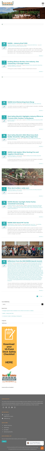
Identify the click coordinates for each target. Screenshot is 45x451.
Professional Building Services (23, 277)
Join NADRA (6, 429)
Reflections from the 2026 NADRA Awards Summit (25, 261)
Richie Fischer (18, 207)
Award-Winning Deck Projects (25, 264)
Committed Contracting (19, 206)
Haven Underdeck (36, 269)
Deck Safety (28, 119)
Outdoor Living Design (28, 275)
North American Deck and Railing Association (16, 275)
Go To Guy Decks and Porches (22, 269)
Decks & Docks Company (20, 268)
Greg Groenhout (29, 269)
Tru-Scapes (33, 279)
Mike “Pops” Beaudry (28, 272)
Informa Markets (34, 270)
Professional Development (32, 277)
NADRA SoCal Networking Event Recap (21, 102)
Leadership (9, 66)
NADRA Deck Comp (21, 225)
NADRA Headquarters (12, 44)
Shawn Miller (17, 278)
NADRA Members (27, 225)
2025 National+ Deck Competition (20, 263)
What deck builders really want (18, 188)
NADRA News (35, 44)
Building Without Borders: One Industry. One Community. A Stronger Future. (23, 62)
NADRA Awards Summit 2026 (17, 273)
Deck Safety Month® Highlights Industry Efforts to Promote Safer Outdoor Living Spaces (25, 117)
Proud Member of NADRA (12, 207)
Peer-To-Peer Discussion (25, 276)
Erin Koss (14, 269)
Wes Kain (36, 279)
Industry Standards (28, 270)
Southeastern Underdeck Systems (24, 278)
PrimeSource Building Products (13, 277)
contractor (25, 206)
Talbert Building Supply (27, 279)
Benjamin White (33, 264)
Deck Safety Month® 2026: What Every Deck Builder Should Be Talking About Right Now (23, 136)
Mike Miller (33, 272)
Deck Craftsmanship (33, 267)
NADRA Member (29, 206)
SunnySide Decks (33, 278)
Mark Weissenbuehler (15, 272)
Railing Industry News (23, 46)
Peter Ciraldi (32, 276)
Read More (41, 55)
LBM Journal (9, 272)
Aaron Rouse (29, 263)
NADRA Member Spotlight (37, 206)
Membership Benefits (8, 431)
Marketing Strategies (14, 225)
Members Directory (8, 425)
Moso (37, 272)
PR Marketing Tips (34, 225)
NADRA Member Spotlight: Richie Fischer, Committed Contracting (22, 203)
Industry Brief (30, 44)
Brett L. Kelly (16, 265)
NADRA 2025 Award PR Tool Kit (18, 223)
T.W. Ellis (10, 279)
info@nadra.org (7, 418)
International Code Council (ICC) (15, 271)
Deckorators (14, 268)
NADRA (39, 272)
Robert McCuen (11, 278)
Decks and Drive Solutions (29, 268)
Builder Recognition (26, 265)
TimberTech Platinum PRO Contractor (36, 207)
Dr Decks (11, 269)
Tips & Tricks (33, 224)
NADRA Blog (6, 427)
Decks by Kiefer (36, 268)
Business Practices (29, 65)
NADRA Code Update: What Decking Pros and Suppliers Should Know (23, 153)
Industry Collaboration (21, 270)
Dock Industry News (16, 46)
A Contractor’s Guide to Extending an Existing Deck (12, 316)
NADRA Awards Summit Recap (27, 273)
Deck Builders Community (16, 267)
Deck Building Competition (25, 267)
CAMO (31, 265)
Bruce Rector (21, 265)
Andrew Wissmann (17, 264)
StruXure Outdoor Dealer (25, 207)
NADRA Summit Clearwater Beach (24, 274)
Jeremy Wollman (23, 271)
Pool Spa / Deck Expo (37, 276)
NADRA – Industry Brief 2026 (17, 43)
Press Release (18, 66)
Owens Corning (18, 276)
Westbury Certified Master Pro (13, 208)
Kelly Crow (41, 271)
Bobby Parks (12, 265)
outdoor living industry (36, 275)
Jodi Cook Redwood (30, 271)
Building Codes (29, 155)
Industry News (39, 65)
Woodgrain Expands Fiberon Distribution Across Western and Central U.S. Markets (18, 310)
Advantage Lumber (34, 263)
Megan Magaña (21, 272)
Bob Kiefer (38, 264)
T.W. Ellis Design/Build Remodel (17, 279)
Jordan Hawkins (36, 271)
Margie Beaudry (11, 224)
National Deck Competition (34, 274)
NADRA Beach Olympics (36, 273)
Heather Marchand (14, 270)
